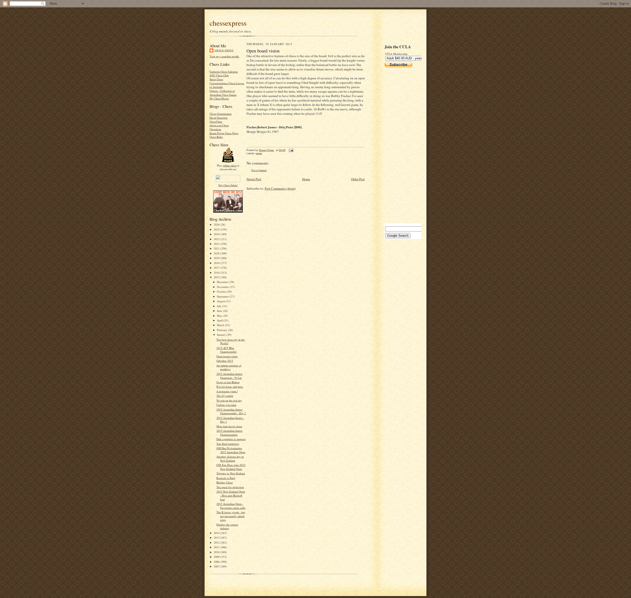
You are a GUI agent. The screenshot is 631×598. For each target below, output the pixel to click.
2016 (217, 272)
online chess (229, 165)
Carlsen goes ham (226, 405)
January (222, 334)
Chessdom (215, 129)
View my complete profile (224, 56)
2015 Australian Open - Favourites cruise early (231, 506)
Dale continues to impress (230, 439)
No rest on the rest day (229, 400)
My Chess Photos (219, 98)
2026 (217, 224)
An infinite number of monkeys (228, 367)
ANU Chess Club (219, 75)
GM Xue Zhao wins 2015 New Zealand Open (230, 467)
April (220, 320)
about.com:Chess (219, 125)
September (223, 296)
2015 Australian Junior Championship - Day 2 (231, 411)
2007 (217, 566)
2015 (217, 277)
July (219, 306)
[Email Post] (291, 150)
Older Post (358, 179)
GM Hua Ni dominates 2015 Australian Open (230, 450)
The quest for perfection (230, 487)
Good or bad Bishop (228, 382)
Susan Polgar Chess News (224, 133)
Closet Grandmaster (221, 114)
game (259, 153)
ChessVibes (216, 121)
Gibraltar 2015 (224, 361)
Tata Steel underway (227, 444)
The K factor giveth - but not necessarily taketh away (230, 516)
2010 (217, 552)
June (220, 311)
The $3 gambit (224, 396)
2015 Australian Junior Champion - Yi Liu (229, 376)
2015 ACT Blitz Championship (226, 350)
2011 (217, 547)
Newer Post (253, 179)
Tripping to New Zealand (230, 473)
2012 (217, 542)
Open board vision (227, 356)
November (223, 287)
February (222, 330)
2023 (217, 239)
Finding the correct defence (227, 526)
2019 (217, 258)
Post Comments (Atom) (280, 188)
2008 (217, 562)
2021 (217, 248)
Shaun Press (224, 50)
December (223, 282)
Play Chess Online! (228, 185)
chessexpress (228, 23)
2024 (217, 234)
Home (306, 179)
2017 (217, 267)
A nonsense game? (227, 391)
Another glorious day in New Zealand (230, 458)
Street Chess (216, 79)
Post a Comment (259, 170)
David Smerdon (219, 117)
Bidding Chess (224, 482)
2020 (217, 253)
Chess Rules (216, 137)
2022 (217, 244)
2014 (217, 533)
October (222, 291)
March (221, 325)
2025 (217, 229)
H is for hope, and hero (229, 386)
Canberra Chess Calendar (224, 71)
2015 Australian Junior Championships (229, 432)
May (220, 315)
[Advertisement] (399, 145)
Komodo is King (225, 478)
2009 (217, 557)
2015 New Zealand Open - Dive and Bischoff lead (230, 495)
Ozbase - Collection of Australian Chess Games (223, 93)
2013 (217, 537)
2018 (217, 263)
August (221, 301)
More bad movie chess (229, 426)
